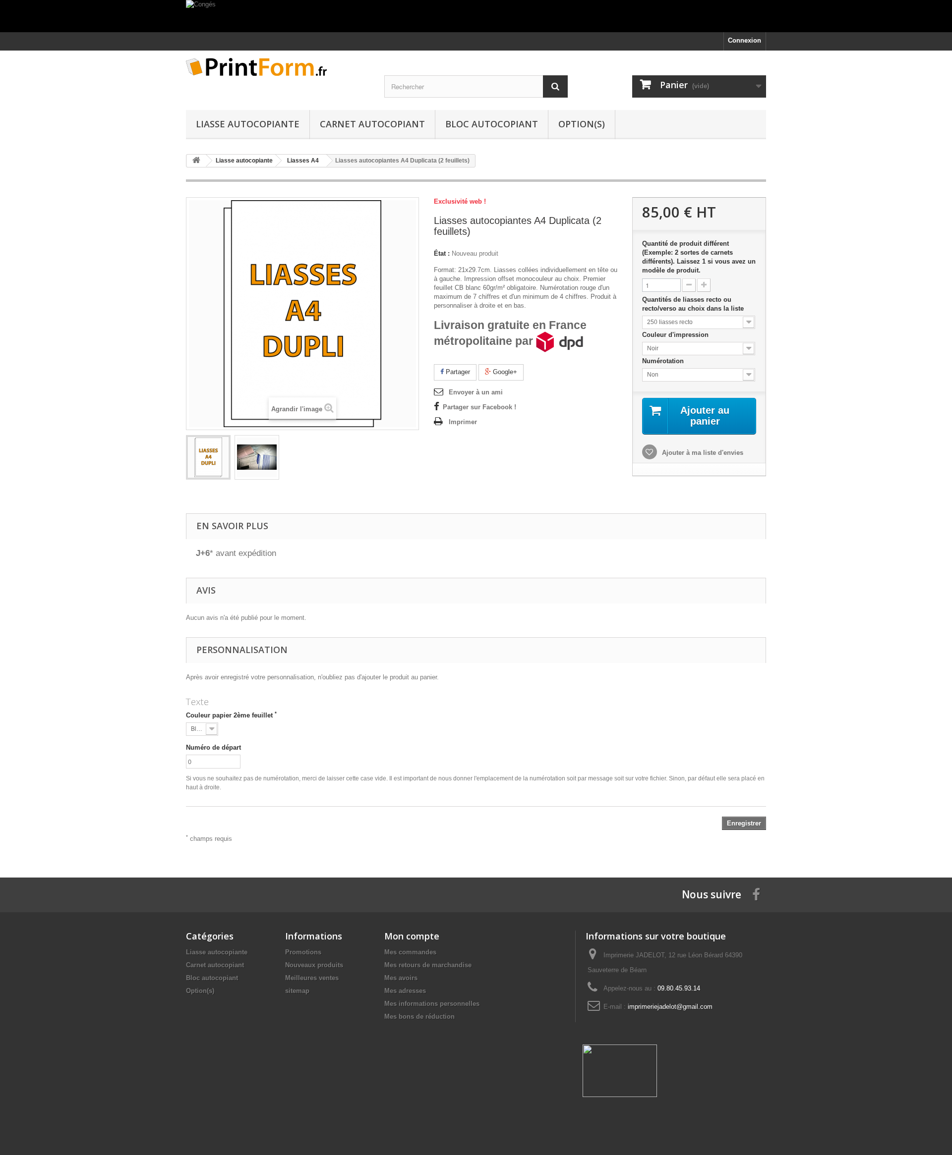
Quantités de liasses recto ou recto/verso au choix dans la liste (694, 304)
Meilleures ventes (312, 978)
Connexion (744, 40)
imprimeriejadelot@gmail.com (670, 1006)
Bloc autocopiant (491, 124)
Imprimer (463, 422)
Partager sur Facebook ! (479, 407)
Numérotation (664, 361)
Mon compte (411, 936)
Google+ (504, 372)
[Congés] (476, 16)
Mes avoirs (400, 978)
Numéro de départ (213, 747)
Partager (457, 372)
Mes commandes (410, 952)
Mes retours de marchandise (428, 965)
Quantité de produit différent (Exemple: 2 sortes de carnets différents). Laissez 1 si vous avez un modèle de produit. (699, 257)
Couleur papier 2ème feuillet (231, 715)
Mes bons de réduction (419, 1016)
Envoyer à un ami (476, 392)
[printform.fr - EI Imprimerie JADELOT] (277, 67)
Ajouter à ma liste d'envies (701, 452)
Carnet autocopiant (372, 124)
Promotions (303, 952)
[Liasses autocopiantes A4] (208, 457)
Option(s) (581, 124)
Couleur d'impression (676, 334)
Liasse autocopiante (247, 124)
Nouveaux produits (314, 965)
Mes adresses (405, 990)
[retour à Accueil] (196, 161)
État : (442, 253)
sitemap (297, 990)
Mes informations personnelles (431, 1003)
